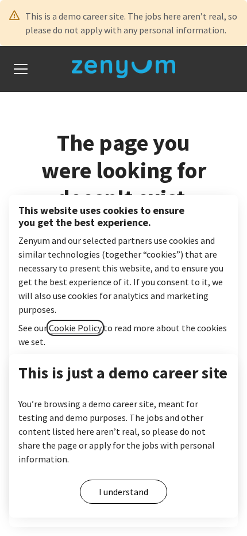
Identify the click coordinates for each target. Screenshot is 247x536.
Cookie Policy (75, 328)
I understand (123, 491)
